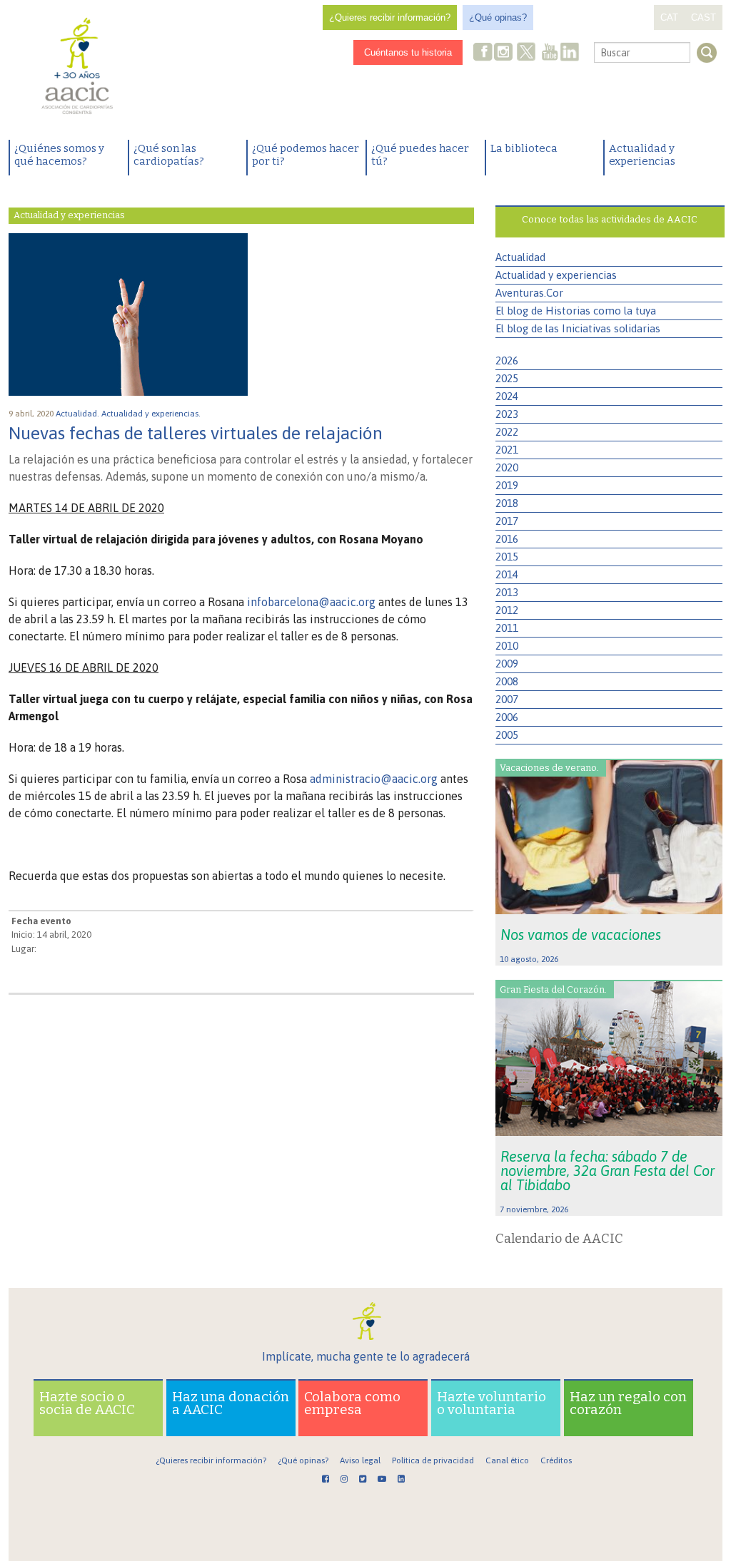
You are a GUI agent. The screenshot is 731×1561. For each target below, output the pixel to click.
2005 (506, 735)
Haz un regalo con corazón (628, 1403)
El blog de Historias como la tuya (575, 310)
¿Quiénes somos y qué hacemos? (59, 155)
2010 (506, 646)
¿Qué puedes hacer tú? (420, 155)
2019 (506, 485)
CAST (703, 17)
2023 (506, 414)
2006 (506, 717)
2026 (506, 360)
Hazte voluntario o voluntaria (491, 1403)
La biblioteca (524, 148)
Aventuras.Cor (529, 293)
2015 (506, 557)
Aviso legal (360, 1460)
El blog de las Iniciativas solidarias (577, 328)
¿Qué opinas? (498, 17)
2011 (506, 628)
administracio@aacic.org (374, 778)
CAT (669, 17)
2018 (506, 503)
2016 (506, 539)
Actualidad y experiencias (642, 155)
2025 (506, 378)
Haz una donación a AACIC (230, 1403)
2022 (506, 432)
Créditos (556, 1460)
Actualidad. (78, 414)
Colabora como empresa (352, 1403)
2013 (506, 592)
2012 (506, 610)
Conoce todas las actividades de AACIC (609, 219)
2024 (506, 396)
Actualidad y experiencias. (152, 414)
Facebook (483, 53)
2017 (506, 521)
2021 (506, 450)
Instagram (504, 53)
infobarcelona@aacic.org (311, 601)
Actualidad (520, 257)
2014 (506, 574)
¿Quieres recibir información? (389, 17)
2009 (506, 663)
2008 (506, 681)
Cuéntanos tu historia (408, 52)
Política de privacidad (433, 1460)
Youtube (549, 53)
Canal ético (507, 1460)
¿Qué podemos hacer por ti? (305, 155)
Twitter (526, 53)
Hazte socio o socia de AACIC (87, 1403)
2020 (506, 467)
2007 (506, 699)
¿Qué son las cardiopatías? (168, 155)
